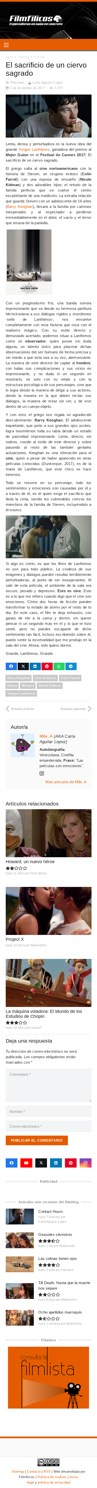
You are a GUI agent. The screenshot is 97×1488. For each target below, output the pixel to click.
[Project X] (49, 911)
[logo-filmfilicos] (36, 20)
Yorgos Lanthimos (34, 149)
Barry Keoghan (20, 206)
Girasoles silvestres (55, 1234)
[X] (41, 1163)
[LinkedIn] (56, 1163)
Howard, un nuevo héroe (30, 861)
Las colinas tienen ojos (57, 1258)
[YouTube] (26, 1163)
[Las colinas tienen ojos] (20, 1264)
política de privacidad (54, 1482)
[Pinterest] (71, 1163)
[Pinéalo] (47, 666)
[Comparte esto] (11, 666)
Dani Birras (39, 873)
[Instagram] (86, 1163)
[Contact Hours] (20, 1216)
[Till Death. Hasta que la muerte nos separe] (20, 1291)
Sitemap (18, 1471)
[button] (6, 45)
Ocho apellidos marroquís (60, 1312)
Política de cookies (52, 1477)
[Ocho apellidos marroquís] (20, 1318)
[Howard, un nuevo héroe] (49, 833)
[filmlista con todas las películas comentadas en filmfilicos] (48, 1407)
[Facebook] (12, 1163)
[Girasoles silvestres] (20, 1240)
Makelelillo (39, 945)
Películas (17, 82)
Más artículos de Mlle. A (66, 782)
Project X (15, 939)
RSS (47, 1471)
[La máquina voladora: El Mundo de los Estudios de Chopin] (49, 983)
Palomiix (67, 1270)
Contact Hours (50, 1211)
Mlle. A (46, 736)
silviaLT (36, 1027)
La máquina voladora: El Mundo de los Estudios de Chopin (44, 1014)
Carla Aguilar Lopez (48, 82)
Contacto (34, 1471)
